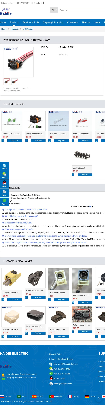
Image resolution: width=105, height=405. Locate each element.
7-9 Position (28, 29)
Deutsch (93, 396)
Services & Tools (31, 22)
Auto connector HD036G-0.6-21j (64, 329)
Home (3, 22)
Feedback (38, 3)
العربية (24, 396)
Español (40, 396)
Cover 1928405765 (34, 291)
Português (58, 396)
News (97, 22)
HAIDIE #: (44, 47)
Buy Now (14, 141)
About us (86, 22)
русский (8, 396)
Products (14, 22)
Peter (4, 168)
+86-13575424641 (62, 374)
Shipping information (53, 22)
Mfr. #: (43, 54)
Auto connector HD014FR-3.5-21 (87, 295)
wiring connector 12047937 (38, 134)
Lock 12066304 (79, 168)
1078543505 (59, 379)
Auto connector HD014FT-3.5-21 (64, 293)
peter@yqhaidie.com (63, 384)
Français (76, 396)
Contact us (72, 22)
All (54, 10)
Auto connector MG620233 (14, 329)
